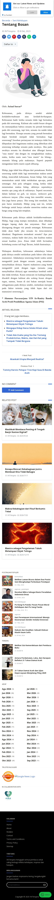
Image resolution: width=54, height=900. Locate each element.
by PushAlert (8, 15)
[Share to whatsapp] (29, 37)
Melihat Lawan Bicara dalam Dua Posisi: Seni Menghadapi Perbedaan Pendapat (33, 580)
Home (9, 824)
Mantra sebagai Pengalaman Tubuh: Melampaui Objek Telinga (23, 549)
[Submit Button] (44, 885)
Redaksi (10, 832)
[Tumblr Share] (24, 37)
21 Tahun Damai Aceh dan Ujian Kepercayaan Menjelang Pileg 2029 (30, 671)
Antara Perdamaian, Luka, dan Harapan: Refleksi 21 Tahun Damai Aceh (33, 659)
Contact (10, 835)
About (9, 828)
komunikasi (19, 577)
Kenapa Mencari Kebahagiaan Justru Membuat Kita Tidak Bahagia (23, 470)
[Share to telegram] (34, 37)
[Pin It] (14, 37)
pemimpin (25, 589)
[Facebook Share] (4, 37)
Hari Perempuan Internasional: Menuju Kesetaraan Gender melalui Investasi (32, 618)
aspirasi (18, 589)
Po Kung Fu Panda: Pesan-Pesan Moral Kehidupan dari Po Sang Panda (32, 606)
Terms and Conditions (15, 839)
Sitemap (10, 846)
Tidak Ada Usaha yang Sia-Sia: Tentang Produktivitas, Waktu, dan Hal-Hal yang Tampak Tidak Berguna (26, 338)
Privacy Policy (12, 843)
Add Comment (17, 390)
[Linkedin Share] (19, 37)
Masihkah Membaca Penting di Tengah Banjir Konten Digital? (25, 431)
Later (32, 12)
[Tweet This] (9, 37)
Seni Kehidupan (20, 602)
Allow (45, 12)
